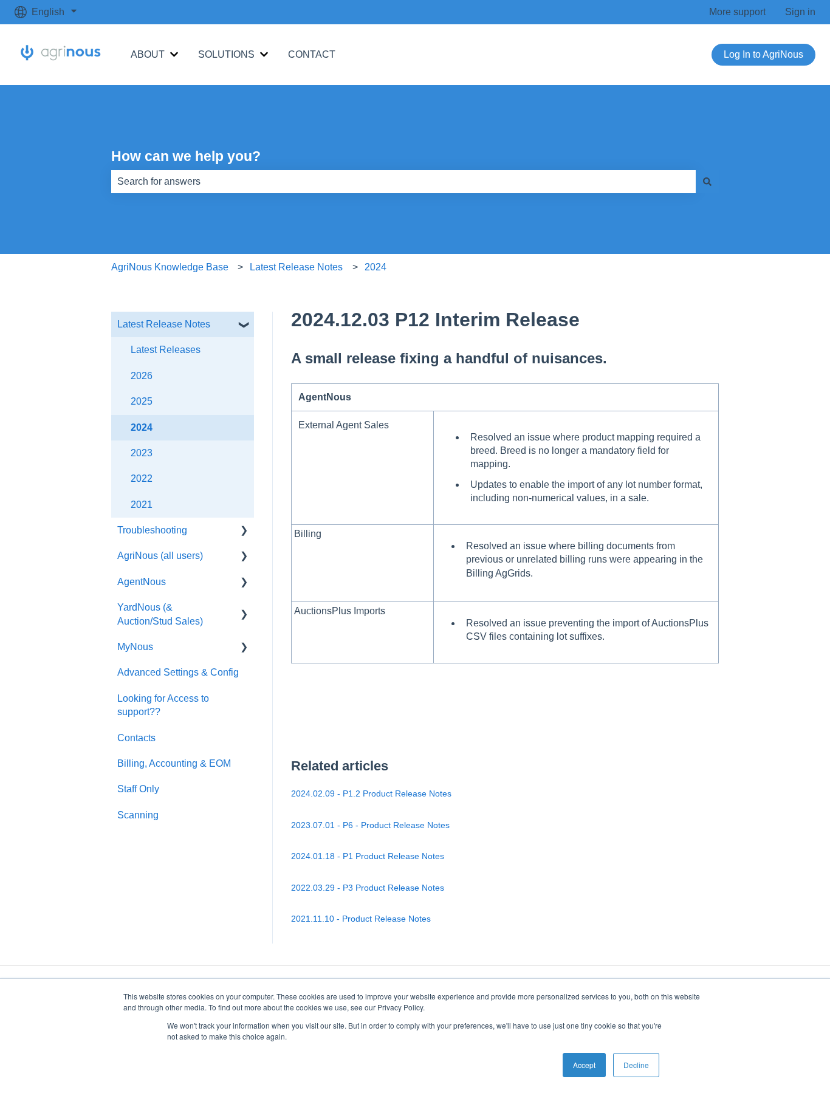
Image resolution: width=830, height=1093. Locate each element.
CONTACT (311, 54)
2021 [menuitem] (142, 504)
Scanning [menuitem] (138, 815)
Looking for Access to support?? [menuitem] (163, 705)
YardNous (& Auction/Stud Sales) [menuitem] (160, 614)
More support (737, 12)
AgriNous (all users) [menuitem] (160, 555)
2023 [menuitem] (142, 453)
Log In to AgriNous (763, 54)
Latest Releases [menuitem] (166, 349)
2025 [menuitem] (142, 401)
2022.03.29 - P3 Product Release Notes (367, 888)
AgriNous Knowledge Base (169, 267)
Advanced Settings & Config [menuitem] (178, 672)
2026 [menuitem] (142, 376)
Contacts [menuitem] (136, 738)
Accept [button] (584, 1065)
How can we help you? (186, 156)
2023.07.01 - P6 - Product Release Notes (370, 825)
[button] (244, 325)
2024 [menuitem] (142, 427)
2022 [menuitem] (142, 478)
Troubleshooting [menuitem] (152, 530)
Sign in (800, 12)
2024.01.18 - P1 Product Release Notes (367, 856)
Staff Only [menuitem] (138, 789)
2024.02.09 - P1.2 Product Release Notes (371, 793)
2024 (375, 267)
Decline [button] (636, 1065)
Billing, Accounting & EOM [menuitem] (174, 763)
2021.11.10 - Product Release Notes (361, 918)
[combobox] (403, 181)
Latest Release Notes (296, 267)
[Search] (707, 181)
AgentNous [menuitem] (141, 582)
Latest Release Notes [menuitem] (163, 324)
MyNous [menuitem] (135, 647)
